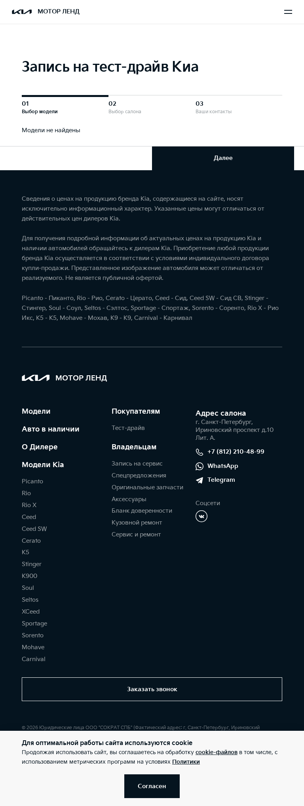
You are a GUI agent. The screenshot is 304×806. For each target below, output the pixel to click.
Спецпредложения (139, 475)
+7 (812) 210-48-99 (235, 452)
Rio (26, 493)
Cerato (31, 541)
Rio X (29, 505)
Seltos (30, 600)
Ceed (29, 517)
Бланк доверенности (142, 511)
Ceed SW (34, 529)
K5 (25, 552)
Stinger (32, 564)
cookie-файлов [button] (217, 752)
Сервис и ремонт (136, 534)
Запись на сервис (137, 464)
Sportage (34, 623)
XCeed (31, 612)
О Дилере (40, 447)
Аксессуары (129, 499)
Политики (186, 761)
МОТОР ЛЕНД (59, 11)
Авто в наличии (51, 429)
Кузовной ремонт (137, 523)
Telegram (221, 480)
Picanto (32, 481)
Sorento (33, 635)
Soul (28, 588)
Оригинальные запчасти (147, 487)
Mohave (33, 647)
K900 (29, 576)
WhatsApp (222, 466)
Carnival (34, 659)
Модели (36, 411)
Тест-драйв (128, 428)
